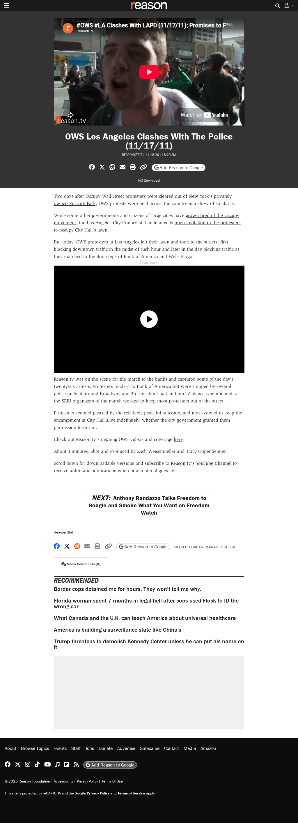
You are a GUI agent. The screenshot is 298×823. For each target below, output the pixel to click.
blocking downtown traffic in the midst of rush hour (107, 249)
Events (60, 748)
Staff (76, 748)
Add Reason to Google (181, 167)
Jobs (89, 748)
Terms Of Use (112, 781)
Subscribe (149, 748)
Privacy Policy (87, 781)
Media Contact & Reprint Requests (205, 547)
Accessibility (63, 781)
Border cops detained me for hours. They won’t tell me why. (127, 588)
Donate (106, 748)
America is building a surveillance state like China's (117, 629)
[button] (289, 5)
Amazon (208, 748)
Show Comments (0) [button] (83, 563)
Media (190, 748)
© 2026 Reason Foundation (27, 781)
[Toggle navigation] (6, 5)
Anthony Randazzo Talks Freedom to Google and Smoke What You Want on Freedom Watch (148, 505)
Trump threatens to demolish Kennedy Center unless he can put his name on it (149, 644)
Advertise (126, 748)
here (178, 439)
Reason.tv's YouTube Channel (201, 463)
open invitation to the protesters (208, 222)
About (10, 748)
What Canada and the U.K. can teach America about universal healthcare (145, 617)
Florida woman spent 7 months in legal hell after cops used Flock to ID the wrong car (146, 603)
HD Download (149, 180)
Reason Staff (132, 154)
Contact (171, 748)
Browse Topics (35, 748)
